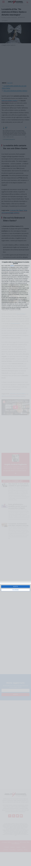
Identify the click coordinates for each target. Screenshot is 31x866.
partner (12, 265)
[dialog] (15, 563)
